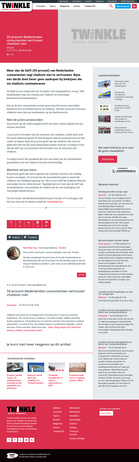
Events (77, 6)
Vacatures (99, 1)
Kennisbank (112, 1)
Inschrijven (108, 159)
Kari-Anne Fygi (25, 50)
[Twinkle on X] (9, 440)
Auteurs (56, 408)
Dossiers (40, 6)
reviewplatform (55, 201)
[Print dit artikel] (46, 224)
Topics (52, 6)
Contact (88, 1)
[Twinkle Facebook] (14, 440)
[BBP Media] (12, 456)
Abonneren (64, 1)
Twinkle (62, 248)
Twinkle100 (89, 6)
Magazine (64, 6)
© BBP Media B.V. (128, 1)
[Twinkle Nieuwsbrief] (123, 6)
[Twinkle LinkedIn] (134, 6)
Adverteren (76, 1)
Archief (56, 419)
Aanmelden (106, 413)
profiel (81, 275)
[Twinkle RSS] (32, 440)
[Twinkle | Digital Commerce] (16, 6)
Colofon (73, 423)
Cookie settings (77, 438)
